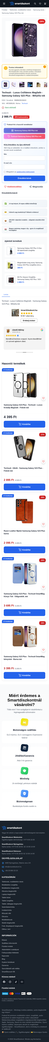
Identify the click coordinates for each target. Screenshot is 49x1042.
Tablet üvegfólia (7, 901)
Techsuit (25, 103)
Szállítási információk (9, 943)
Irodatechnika (7, 910)
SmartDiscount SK (8, 972)
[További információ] (44, 66)
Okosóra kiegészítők (9, 891)
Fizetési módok (7, 946)
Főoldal (4, 10)
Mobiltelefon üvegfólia (10, 885)
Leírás (6, 294)
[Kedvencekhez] (43, 398)
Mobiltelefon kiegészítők (10, 888)
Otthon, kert (6, 929)
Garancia (5, 965)
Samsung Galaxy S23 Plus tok (13, 13)
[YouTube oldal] (22, 982)
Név (5, 154)
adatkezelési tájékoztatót (25, 172)
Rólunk (4, 940)
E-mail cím (8, 163)
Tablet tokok (6, 897)
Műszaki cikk (6, 913)
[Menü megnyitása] (4, 3)
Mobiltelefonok (7, 920)
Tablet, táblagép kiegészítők (12, 904)
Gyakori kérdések (8, 962)
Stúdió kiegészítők (8, 923)
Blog (3, 959)
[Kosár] (45, 4)
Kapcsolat (5, 956)
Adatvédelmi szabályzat (10, 949)
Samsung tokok (38, 10)
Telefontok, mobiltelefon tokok (20, 10)
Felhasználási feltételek (10, 953)
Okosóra (5, 916)
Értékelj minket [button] (29, 320)
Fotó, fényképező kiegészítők (12, 926)
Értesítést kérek (24, 178)
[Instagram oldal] (10, 982)
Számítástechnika (8, 907)
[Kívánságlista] (40, 4)
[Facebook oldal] (4, 982)
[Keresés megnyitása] (35, 4)
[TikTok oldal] (16, 982)
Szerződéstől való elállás (11, 968)
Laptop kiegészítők (8, 894)
